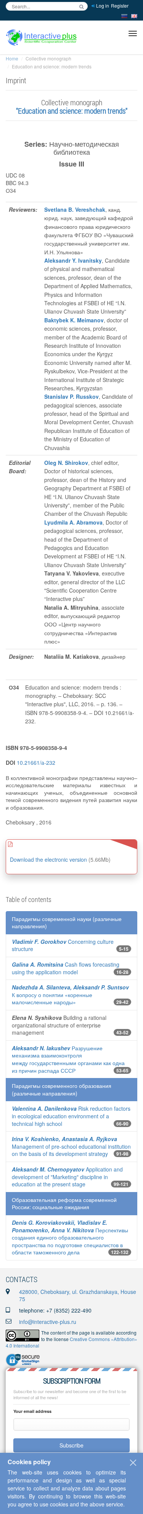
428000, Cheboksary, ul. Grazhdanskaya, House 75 (77, 1295)
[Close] (133, 1463)
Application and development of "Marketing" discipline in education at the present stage (67, 1176)
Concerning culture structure (63, 945)
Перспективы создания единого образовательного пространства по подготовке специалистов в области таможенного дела (70, 1237)
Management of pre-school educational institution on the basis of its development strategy (71, 1146)
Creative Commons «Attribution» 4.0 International (71, 1342)
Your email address (32, 1411)
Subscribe (71, 1445)
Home (12, 58)
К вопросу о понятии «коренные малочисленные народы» (70, 994)
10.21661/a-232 (36, 762)
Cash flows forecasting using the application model (65, 968)
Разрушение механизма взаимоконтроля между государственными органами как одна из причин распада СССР (68, 1059)
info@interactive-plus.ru (47, 1321)
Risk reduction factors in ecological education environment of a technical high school (71, 1116)
